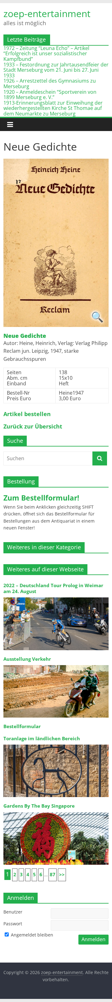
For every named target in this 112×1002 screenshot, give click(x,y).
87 (52, 874)
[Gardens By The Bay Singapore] (56, 812)
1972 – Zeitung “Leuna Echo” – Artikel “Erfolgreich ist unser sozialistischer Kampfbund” (46, 53)
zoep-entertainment (47, 13)
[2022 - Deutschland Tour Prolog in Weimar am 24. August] (56, 597)
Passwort (12, 924)
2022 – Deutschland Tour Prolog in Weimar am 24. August (53, 588)
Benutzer (12, 912)
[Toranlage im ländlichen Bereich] (56, 744)
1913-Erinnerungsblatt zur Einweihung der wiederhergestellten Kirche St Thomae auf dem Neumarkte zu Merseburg (53, 108)
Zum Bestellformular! (41, 498)
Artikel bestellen (27, 414)
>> (62, 874)
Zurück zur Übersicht (32, 426)
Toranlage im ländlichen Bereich (41, 738)
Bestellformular (22, 726)
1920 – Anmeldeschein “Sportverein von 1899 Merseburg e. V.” (49, 94)
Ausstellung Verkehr (27, 659)
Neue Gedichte (24, 336)
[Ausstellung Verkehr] (56, 664)
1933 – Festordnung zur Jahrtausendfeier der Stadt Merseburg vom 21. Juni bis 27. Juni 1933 (56, 70)
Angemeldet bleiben (31, 935)
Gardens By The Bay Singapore (39, 806)
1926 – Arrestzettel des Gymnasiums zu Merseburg (49, 83)
